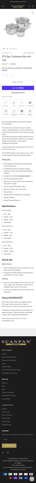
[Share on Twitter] (10, 48)
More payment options (18, 92)
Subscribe (9, 446)
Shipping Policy (6, 425)
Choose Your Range (8, 392)
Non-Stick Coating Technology (11, 370)
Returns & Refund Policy (9, 357)
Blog (3, 386)
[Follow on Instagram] (8, 453)
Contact (4, 354)
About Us (5, 383)
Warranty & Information (9, 360)
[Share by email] (15, 48)
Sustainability (6, 399)
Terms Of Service (7, 415)
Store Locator (6, 412)
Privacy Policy (6, 418)
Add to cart (18, 82)
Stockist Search (6, 367)
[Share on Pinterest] (13, 48)
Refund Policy (6, 421)
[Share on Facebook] (7, 48)
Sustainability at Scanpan (9, 373)
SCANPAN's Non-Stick (9, 396)
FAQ (3, 389)
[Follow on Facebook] (3, 453)
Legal (3, 363)
